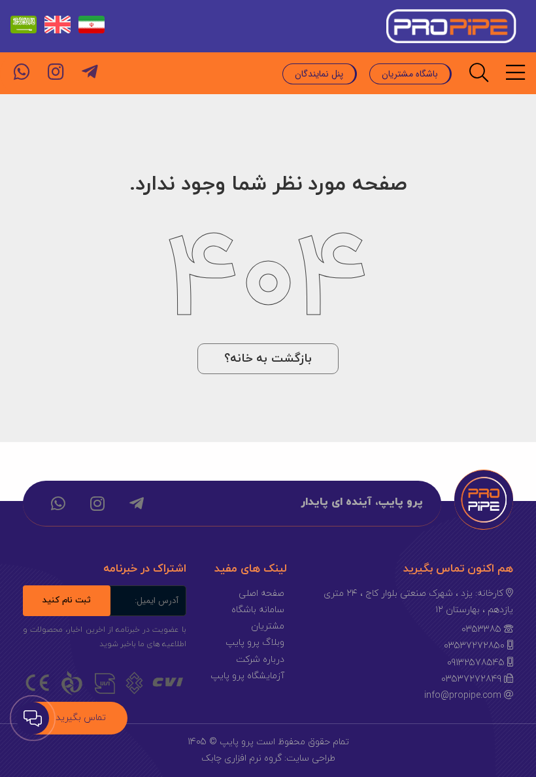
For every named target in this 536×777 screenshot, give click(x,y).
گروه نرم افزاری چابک (241, 758)
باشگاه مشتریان (410, 74)
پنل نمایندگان (319, 74)
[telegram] (89, 72)
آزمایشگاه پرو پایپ (247, 676)
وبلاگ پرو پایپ (255, 642)
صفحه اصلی (261, 593)
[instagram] (55, 72)
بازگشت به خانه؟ (268, 359)
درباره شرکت (260, 659)
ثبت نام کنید (66, 600)
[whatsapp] (21, 72)
